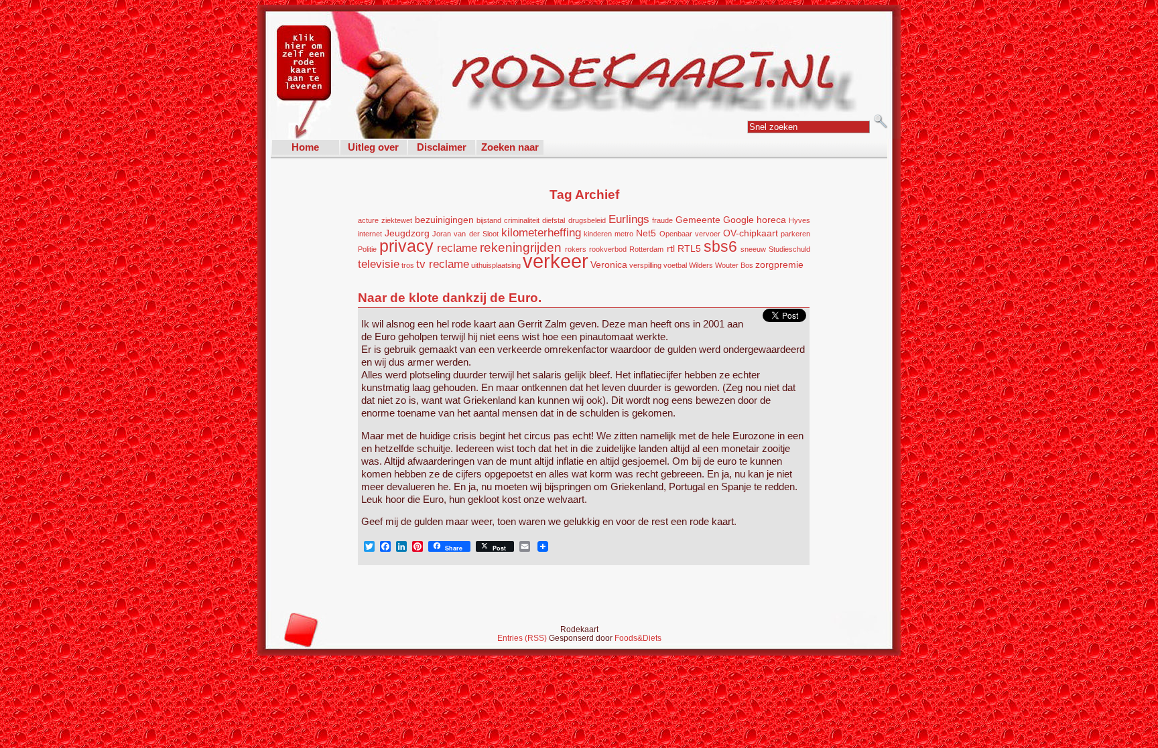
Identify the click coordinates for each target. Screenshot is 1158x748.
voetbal (675, 265)
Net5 (646, 233)
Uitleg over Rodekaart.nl (373, 148)
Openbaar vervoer (689, 234)
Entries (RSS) (523, 637)
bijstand (488, 220)
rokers (575, 249)
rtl (671, 248)
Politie (367, 249)
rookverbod (608, 249)
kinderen (598, 234)
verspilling (645, 265)
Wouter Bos (734, 265)
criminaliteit (521, 220)
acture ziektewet (385, 220)
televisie (378, 264)
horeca (771, 219)
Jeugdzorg (407, 233)
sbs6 (720, 246)
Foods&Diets (638, 637)
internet (370, 234)
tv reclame (442, 264)
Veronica (608, 264)
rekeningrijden (521, 247)
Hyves (799, 220)
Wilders (701, 265)
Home (305, 147)
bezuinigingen (444, 219)
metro (624, 234)
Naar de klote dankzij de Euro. (449, 298)
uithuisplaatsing (496, 265)
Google (738, 219)
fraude (662, 220)
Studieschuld (789, 249)
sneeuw (753, 249)
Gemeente (698, 219)
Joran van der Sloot (465, 234)
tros (407, 265)
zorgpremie (779, 264)
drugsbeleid (587, 220)
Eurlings (628, 219)
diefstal (553, 220)
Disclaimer (441, 147)
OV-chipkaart (750, 233)
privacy (406, 246)
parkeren (795, 234)
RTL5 (689, 248)
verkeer (555, 261)
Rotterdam (646, 249)
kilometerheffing (541, 232)
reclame (457, 248)
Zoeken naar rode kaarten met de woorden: (509, 148)
